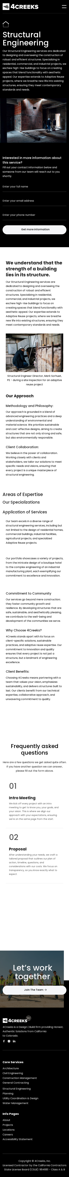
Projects (8, 1125)
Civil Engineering (13, 1073)
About (6, 1120)
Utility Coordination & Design (20, 1098)
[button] (64, 6)
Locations (9, 1129)
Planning (8, 1093)
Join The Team (35, 990)
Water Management (15, 1103)
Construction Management (20, 1078)
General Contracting (16, 1082)
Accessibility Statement (18, 1139)
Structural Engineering (17, 1088)
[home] (20, 6)
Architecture (11, 1068)
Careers (8, 1134)
